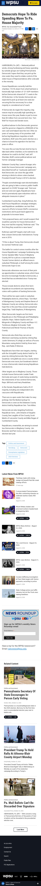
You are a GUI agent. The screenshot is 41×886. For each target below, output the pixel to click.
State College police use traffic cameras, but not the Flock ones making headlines (27, 592)
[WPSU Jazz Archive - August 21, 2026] (8, 563)
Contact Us (7, 852)
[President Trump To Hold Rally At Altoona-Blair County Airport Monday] (19, 734)
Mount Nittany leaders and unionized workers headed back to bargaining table (27, 509)
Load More (20, 830)
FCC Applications (9, 864)
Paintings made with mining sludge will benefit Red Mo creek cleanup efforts (27, 480)
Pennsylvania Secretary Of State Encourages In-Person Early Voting (19, 695)
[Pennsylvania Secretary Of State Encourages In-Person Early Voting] (19, 675)
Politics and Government (16, 443)
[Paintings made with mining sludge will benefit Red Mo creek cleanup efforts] (8, 481)
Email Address (9, 631)
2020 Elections (13, 457)
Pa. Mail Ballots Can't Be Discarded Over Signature (19, 804)
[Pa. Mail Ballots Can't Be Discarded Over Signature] (19, 787)
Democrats (23, 448)
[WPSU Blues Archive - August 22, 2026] (8, 529)
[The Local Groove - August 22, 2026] (8, 546)
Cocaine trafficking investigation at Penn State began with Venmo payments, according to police (27, 579)
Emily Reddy (7, 761)
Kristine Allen (7, 703)
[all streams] (38, 883)
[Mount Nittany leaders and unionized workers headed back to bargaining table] (8, 510)
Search (6, 856)
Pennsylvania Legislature (16, 452)
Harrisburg (11, 448)
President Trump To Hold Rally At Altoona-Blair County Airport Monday (18, 753)
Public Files (7, 860)
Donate (34, 3)
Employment (8, 847)
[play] (3, 883)
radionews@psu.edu (17, 649)
